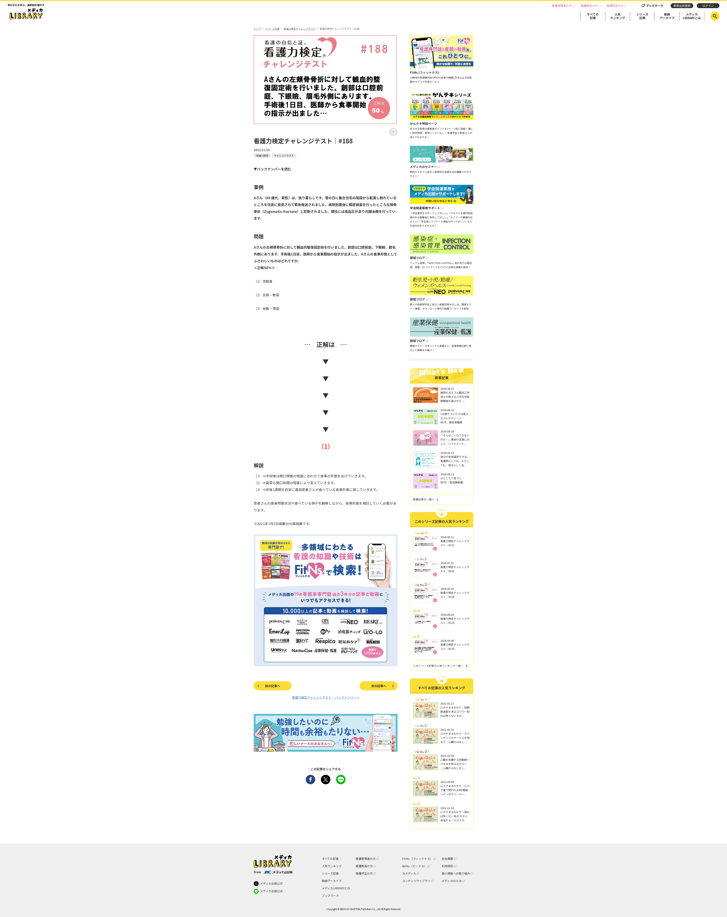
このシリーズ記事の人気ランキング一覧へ (438, 666)
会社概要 (447, 859)
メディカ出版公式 (271, 883)
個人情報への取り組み (456, 873)
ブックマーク (654, 6)
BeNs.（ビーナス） (414, 866)
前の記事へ (272, 686)
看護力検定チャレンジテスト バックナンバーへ (325, 697)
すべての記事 (593, 16)
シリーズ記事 (642, 16)
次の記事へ (378, 686)
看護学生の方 (615, 5)
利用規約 (447, 866)
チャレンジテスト (284, 155)
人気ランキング (617, 16)
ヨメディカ (409, 873)
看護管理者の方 (562, 5)
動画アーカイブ (667, 16)
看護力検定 (262, 155)
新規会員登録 (681, 6)
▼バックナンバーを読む (272, 168)
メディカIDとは (452, 881)
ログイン (708, 6)
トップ (257, 28)
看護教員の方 (589, 5)
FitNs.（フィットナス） (417, 859)
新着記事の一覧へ (423, 499)
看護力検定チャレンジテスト (300, 28)
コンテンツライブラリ (416, 881)
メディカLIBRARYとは (692, 16)
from (257, 872)
